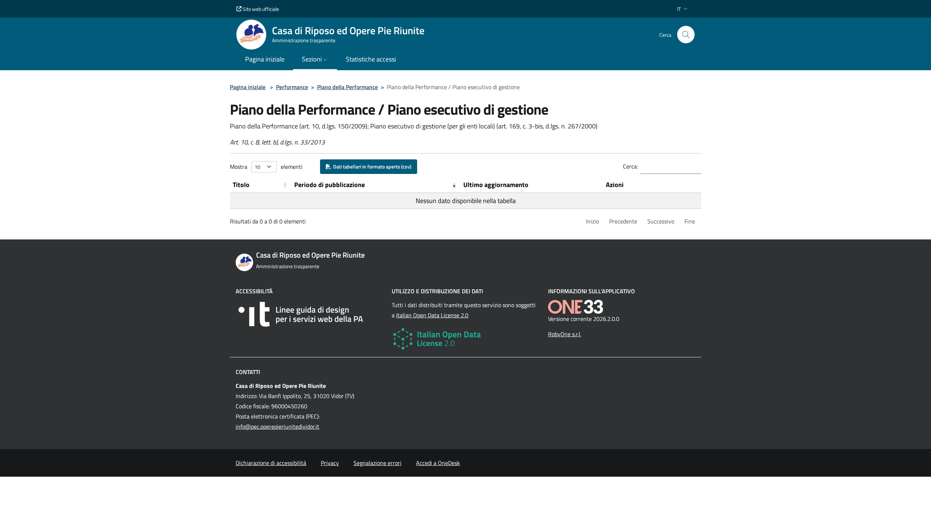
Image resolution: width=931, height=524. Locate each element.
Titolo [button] (241, 185)
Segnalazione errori (377, 462)
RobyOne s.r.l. (564, 334)
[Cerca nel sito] (686, 34)
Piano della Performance (347, 87)
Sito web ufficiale (260, 9)
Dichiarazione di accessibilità (271, 462)
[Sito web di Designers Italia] (309, 314)
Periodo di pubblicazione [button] (329, 185)
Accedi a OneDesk (438, 462)
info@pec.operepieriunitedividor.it (277, 426)
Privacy (330, 462)
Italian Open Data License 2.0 (432, 315)
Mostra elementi (266, 166)
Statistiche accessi (371, 59)
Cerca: (630, 166)
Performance (292, 87)
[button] (683, 9)
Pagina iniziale (247, 87)
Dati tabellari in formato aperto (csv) (371, 166)
